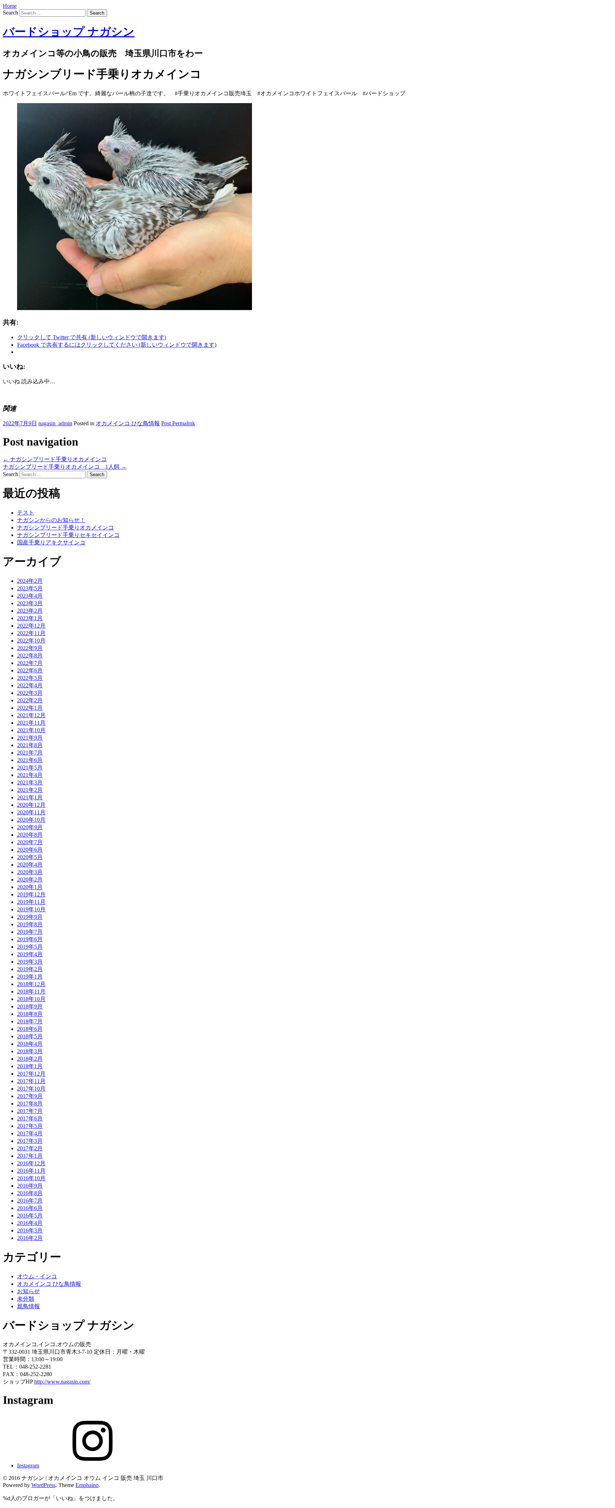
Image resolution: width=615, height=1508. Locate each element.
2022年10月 (31, 641)
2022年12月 (31, 626)
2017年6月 (30, 1118)
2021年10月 (31, 730)
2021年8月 (30, 745)
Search (10, 13)
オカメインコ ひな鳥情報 (128, 423)
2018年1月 (30, 1066)
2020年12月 (31, 805)
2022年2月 (30, 700)
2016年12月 (31, 1163)
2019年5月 (30, 947)
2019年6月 (30, 939)
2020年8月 (30, 835)
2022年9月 (30, 648)
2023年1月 (30, 618)
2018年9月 (30, 1006)
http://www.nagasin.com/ (62, 1382)
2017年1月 (30, 1156)
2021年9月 (30, 738)
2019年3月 (30, 962)
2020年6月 (30, 850)
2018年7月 (30, 1021)
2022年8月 (30, 655)
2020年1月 (30, 887)
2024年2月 (30, 581)
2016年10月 (31, 1178)
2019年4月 (30, 954)
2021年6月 (30, 760)
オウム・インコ (37, 1276)
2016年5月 (30, 1216)
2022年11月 (31, 633)
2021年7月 (30, 753)
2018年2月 (30, 1059)
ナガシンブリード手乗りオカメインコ (55, 459)
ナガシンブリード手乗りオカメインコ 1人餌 (65, 467)
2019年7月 (30, 932)
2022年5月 (30, 678)
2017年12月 (31, 1074)
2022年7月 (30, 663)
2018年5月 (30, 1036)
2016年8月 (30, 1193)
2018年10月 (31, 999)
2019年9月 (30, 917)
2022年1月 (30, 708)
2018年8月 (30, 1014)
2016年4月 (30, 1223)
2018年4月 (30, 1044)
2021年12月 (31, 715)
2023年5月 (30, 588)
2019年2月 (30, 969)
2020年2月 (30, 879)
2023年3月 (30, 603)
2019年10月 (31, 909)
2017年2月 (30, 1148)
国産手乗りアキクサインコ (51, 542)
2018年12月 (31, 984)
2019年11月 (31, 902)
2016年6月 (30, 1208)
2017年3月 (30, 1141)
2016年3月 (30, 1230)
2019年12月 (31, 894)
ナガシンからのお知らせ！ (51, 520)
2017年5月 (30, 1126)
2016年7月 (30, 1201)
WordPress (43, 1485)
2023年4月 (30, 596)
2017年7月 (30, 1111)
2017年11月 (31, 1081)
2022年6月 (30, 670)
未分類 (25, 1299)
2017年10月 (31, 1089)
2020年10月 (31, 820)
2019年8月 (30, 924)
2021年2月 (30, 790)
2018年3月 (30, 1051)
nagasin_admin (55, 423)
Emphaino (87, 1485)
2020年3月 (30, 872)
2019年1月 (30, 977)
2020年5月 (30, 857)
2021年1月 (30, 797)
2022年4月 (30, 685)
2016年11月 (31, 1171)
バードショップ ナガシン (69, 31)
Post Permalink (178, 423)
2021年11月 (31, 723)
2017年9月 (30, 1096)
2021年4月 (30, 775)
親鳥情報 (28, 1306)
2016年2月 (30, 1238)
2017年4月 (30, 1133)
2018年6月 (30, 1029)
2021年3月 (30, 782)
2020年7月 (30, 842)
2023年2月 (30, 611)
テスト (25, 513)
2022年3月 (30, 693)
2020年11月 (31, 812)
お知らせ (28, 1291)
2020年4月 (30, 865)
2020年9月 (30, 827)
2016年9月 (30, 1186)
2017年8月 (30, 1104)
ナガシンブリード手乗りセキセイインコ (68, 535)
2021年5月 (30, 767)
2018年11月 (31, 992)
